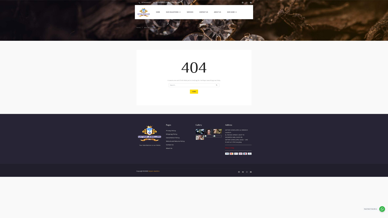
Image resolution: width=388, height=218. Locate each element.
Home (158, 12)
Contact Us (203, 12)
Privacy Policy (171, 131)
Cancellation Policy (173, 138)
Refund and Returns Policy (175, 141)
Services (190, 12)
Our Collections (172, 12)
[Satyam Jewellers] (143, 12)
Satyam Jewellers (154, 171)
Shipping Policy (171, 134)
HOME (194, 91)
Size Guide (231, 12)
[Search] (216, 85)
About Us (217, 12)
